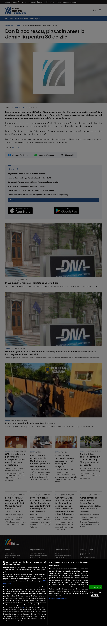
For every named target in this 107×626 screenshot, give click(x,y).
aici (23, 607)
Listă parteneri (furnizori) (58, 598)
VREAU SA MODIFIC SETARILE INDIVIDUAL (95, 594)
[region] (53, 592)
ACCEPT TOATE (96, 587)
